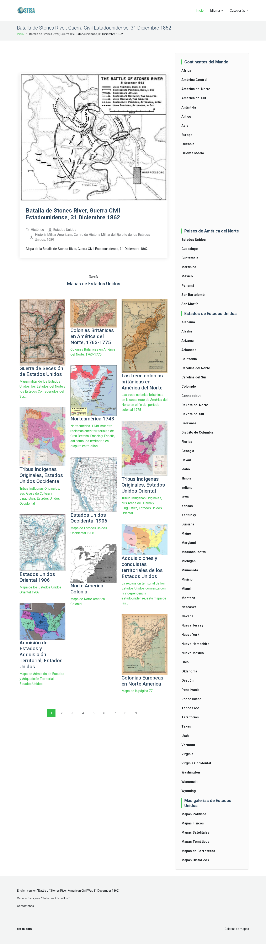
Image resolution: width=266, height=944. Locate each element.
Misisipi (187, 579)
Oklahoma (189, 671)
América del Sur (194, 98)
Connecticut (191, 396)
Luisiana (187, 524)
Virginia (187, 754)
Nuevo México (192, 653)
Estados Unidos (193, 240)
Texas (186, 726)
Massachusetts (193, 552)
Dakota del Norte (194, 405)
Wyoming (188, 791)
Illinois (186, 478)
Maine (186, 533)
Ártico (186, 117)
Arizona (187, 341)
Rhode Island (191, 699)
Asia (184, 126)
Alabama (188, 322)
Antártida (188, 107)
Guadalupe (189, 249)
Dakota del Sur (192, 414)
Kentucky (188, 515)
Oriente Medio (192, 153)
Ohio (185, 662)
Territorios (190, 717)
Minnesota (189, 570)
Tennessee (190, 708)
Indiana (186, 488)
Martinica (188, 267)
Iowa (185, 497)
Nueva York (190, 635)
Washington (190, 772)
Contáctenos (25, 906)
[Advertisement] (95, 54)
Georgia (187, 451)
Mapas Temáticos (195, 842)
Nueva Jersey (192, 625)
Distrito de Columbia (197, 432)
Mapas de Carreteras (198, 851)
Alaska (186, 331)
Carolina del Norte (195, 368)
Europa (186, 135)
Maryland (188, 543)
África (186, 71)
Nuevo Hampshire (195, 644)
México (187, 276)
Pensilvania (190, 690)
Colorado (188, 386)
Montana (188, 598)
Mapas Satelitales (195, 832)
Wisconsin (189, 782)
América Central (194, 80)
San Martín (189, 304)
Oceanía (187, 144)
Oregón (187, 680)
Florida (186, 442)
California (189, 359)
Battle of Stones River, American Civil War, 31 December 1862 (78, 890)
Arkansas (188, 350)
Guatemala (189, 258)
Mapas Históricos (195, 860)
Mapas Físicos (192, 823)
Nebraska (189, 607)
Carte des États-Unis (55, 898)
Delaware (188, 423)
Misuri (186, 589)
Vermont (188, 745)
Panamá (187, 286)
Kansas (187, 506)
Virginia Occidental (196, 763)
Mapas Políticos (194, 814)
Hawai (186, 460)
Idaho (185, 469)
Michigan (188, 561)
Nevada (187, 616)
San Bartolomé (193, 295)
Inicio (200, 10)
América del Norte (195, 89)
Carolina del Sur (193, 377)
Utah (185, 736)
